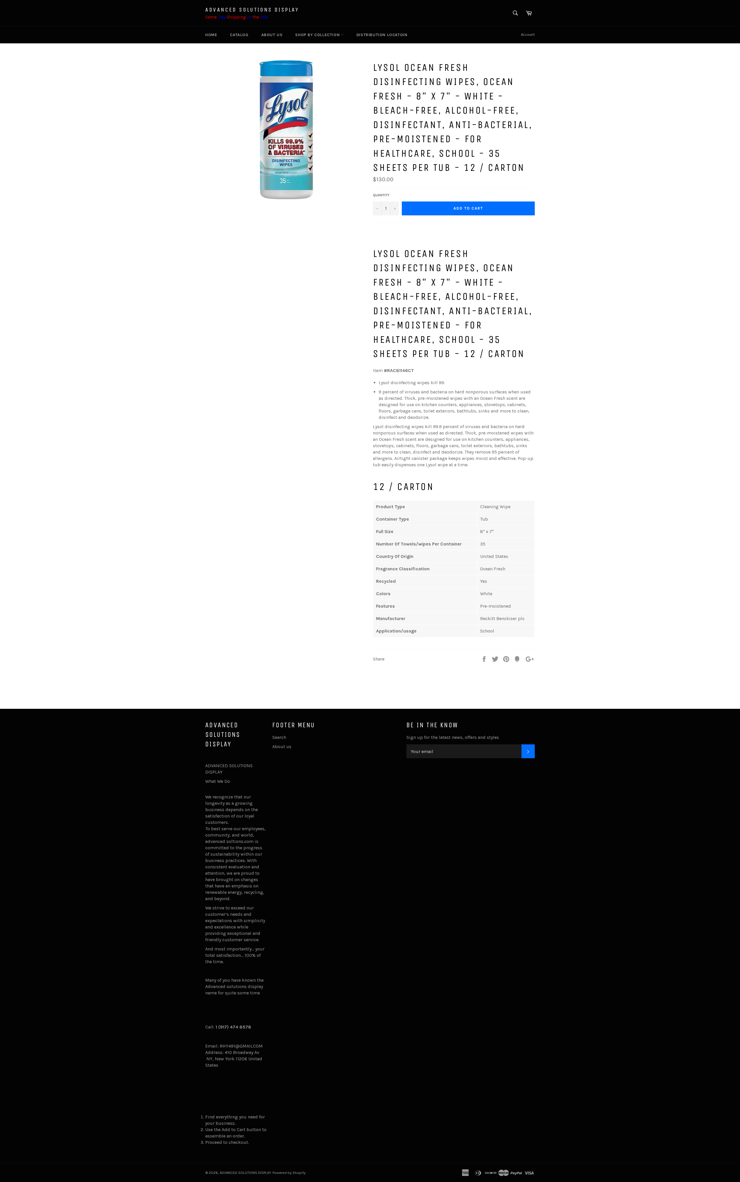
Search (279, 737)
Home (211, 34)
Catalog (239, 34)
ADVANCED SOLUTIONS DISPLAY (252, 9)
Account (528, 34)
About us (272, 34)
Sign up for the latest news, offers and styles (452, 737)
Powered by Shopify (289, 1172)
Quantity (381, 195)
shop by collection (318, 34)
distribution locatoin (382, 34)
